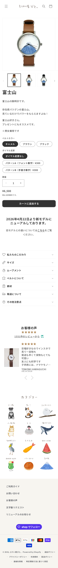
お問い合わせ (13, 493)
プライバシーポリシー (18, 556)
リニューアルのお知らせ (18, 514)
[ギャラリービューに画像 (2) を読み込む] (28, 80)
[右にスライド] (54, 80)
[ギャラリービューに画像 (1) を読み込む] (14, 80)
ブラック (44, 144)
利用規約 (34, 556)
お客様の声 (11, 500)
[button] (6, 6)
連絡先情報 (18, 561)
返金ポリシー (50, 552)
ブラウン (27, 144)
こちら (41, 230)
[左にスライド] (3, 80)
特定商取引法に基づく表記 (37, 561)
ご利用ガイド (13, 486)
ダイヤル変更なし (15, 156)
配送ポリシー (46, 556)
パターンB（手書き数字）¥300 (22, 170)
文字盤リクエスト (15, 507)
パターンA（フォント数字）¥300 (23, 163)
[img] (29, 332)
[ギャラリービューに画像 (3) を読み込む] (43, 80)
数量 (4, 176)
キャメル (10, 144)
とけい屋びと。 (16, 552)
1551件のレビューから (27, 336)
